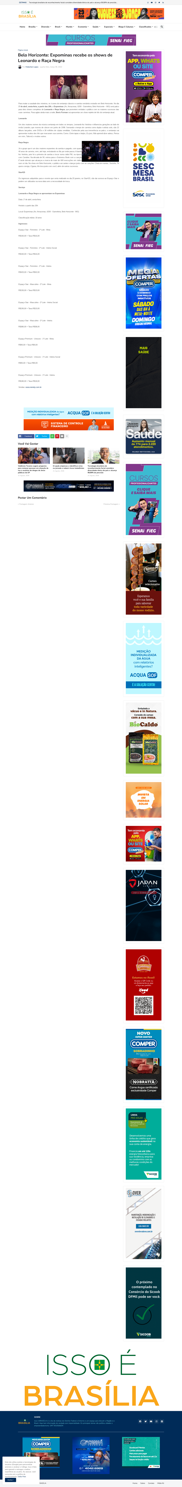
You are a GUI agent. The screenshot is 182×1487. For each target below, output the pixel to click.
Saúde (95, 26)
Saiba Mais (21, 1476)
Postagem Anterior (26, 504)
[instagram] (155, 2)
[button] (156, 27)
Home (22, 26)
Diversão (45, 26)
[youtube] (152, 2)
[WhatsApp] (52, 436)
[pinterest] (162, 1421)
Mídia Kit (160, 1483)
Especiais (108, 26)
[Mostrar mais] (67, 436)
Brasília (32, 26)
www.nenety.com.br (33, 387)
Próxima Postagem (111, 504)
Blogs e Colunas (125, 26)
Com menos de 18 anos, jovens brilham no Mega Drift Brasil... (53, 2)
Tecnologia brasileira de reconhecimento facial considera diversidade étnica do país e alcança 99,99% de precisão (102, 469)
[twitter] (159, 2)
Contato (151, 1483)
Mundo (69, 26)
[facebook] (140, 1421)
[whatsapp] (148, 2)
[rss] (163, 2)
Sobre (142, 1483)
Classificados (145, 26)
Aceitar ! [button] (10, 1480)
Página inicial (23, 50)
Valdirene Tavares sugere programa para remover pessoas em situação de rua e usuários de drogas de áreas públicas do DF (33, 469)
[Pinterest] (57, 436)
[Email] (62, 436)
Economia (82, 26)
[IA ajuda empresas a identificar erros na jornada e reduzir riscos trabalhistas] (69, 456)
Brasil (57, 26)
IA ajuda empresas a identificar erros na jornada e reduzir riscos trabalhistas (68, 467)
